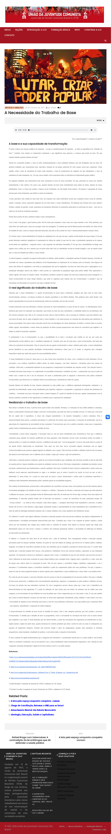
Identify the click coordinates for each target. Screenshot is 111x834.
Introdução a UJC (37, 30)
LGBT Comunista (65, 791)
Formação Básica (94, 826)
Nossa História (76, 826)
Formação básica (60, 30)
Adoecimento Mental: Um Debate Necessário (33, 710)
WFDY (77, 30)
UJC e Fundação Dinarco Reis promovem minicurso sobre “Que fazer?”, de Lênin (42, 782)
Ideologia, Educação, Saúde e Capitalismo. (32, 714)
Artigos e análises (14, 108)
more (100, 120)
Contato (9, 35)
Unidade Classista (66, 769)
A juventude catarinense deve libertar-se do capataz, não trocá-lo (42, 799)
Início (8, 30)
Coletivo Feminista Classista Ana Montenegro (66, 776)
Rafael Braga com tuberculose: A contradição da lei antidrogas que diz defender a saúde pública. (30, 738)
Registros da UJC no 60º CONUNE (42, 811)
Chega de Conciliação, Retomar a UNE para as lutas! (37, 705)
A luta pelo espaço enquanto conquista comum (35, 701)
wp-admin (52, 108)
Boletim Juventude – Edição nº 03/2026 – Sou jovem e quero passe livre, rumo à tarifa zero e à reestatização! (42, 764)
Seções (19, 30)
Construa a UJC (93, 30)
